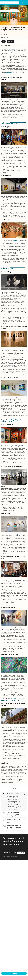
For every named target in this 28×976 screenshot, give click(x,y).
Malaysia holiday (14, 49)
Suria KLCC (17, 240)
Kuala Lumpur (10, 41)
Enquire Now (14, 973)
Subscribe (21, 852)
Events (3, 41)
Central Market (12, 590)
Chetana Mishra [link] (9, 34)
